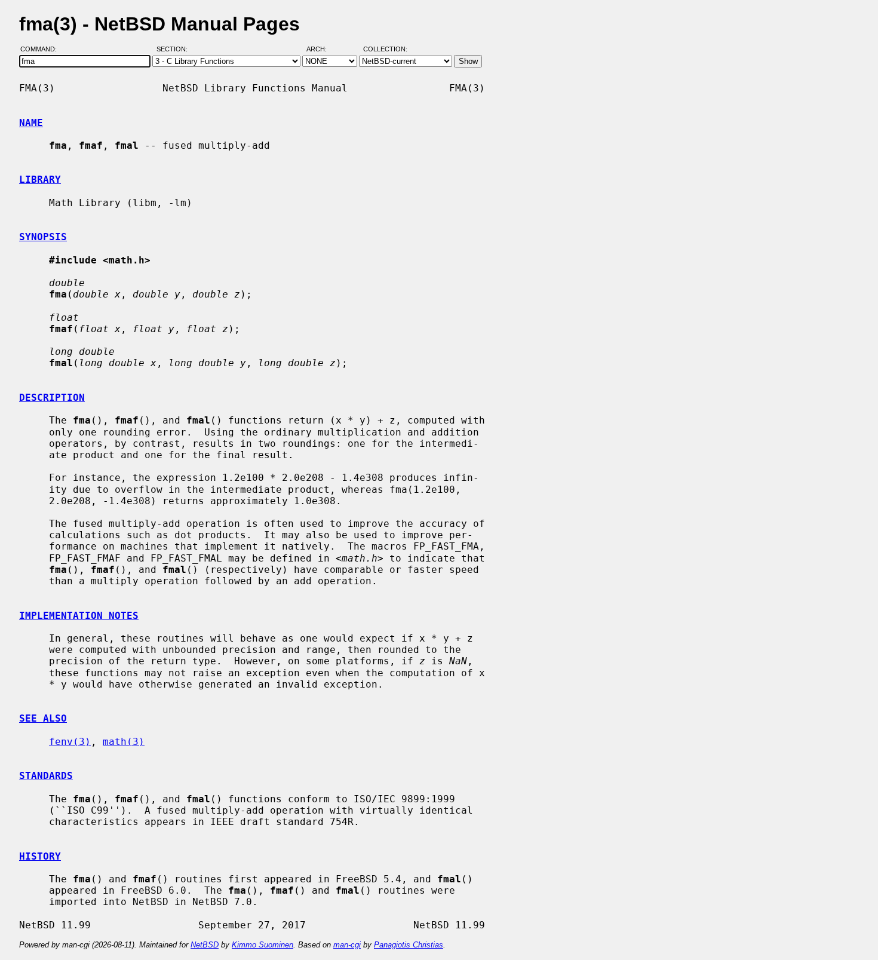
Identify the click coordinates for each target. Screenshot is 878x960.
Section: (174, 49)
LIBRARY (40, 179)
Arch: (321, 49)
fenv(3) (70, 741)
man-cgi (347, 944)
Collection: (385, 49)
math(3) (124, 741)
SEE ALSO (43, 718)
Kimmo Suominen (262, 944)
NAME (31, 122)
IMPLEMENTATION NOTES (79, 615)
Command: (42, 49)
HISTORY (40, 856)
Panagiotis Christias (408, 944)
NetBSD (205, 944)
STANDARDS (46, 775)
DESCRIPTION (52, 397)
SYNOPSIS (43, 237)
